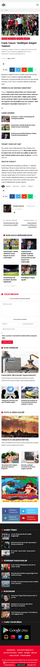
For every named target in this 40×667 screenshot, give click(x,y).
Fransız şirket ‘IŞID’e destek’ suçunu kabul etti (18, 375)
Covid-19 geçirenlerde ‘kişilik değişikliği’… (21, 535)
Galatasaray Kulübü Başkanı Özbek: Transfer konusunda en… (24, 134)
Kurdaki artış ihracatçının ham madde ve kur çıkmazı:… (24, 582)
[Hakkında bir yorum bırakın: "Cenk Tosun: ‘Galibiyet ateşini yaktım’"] (3, 64)
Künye (20, 653)
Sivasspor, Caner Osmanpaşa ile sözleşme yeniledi (22, 117)
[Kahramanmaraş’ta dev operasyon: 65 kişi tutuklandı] (5, 545)
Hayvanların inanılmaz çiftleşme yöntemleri (29, 225)
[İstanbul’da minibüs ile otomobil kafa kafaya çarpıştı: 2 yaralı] (30, 392)
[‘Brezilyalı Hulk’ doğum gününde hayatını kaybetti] (10, 457)
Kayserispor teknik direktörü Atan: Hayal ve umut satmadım (23, 126)
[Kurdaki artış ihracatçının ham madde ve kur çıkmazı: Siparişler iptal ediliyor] (5, 584)
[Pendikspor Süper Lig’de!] (29, 270)
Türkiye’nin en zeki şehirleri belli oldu (15, 440)
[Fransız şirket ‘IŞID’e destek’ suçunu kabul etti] (20, 362)
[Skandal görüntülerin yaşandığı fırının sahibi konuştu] (5, 575)
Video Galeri (14, 655)
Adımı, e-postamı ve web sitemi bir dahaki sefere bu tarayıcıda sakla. (19, 337)
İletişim (27, 653)
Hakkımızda (11, 650)
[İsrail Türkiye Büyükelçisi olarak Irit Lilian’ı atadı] (5, 567)
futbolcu (20, 38)
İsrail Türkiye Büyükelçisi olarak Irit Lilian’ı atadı (23, 566)
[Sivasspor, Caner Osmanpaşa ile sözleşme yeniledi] (5, 119)
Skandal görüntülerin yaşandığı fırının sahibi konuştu (24, 574)
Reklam (34, 653)
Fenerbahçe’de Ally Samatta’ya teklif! (10, 224)
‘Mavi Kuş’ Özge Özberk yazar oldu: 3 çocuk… (24, 596)
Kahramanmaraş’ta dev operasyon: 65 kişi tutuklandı (24, 543)
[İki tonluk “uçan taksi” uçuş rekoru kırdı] (5, 553)
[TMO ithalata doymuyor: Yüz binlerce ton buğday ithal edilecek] (5, 614)
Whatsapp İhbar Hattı (25, 650)
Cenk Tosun (11, 38)
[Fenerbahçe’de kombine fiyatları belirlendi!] (11, 270)
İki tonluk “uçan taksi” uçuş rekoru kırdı (23, 552)
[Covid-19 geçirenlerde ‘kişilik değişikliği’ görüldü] (5, 536)
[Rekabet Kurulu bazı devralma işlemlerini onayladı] (5, 606)
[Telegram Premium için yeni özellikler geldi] (10, 392)
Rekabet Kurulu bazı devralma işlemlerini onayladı (21, 605)
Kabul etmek (21, 665)
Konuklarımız (25, 655)
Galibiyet (26, 38)
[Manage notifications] (4, 662)
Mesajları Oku (32, 665)
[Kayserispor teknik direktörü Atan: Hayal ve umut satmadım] (5, 127)
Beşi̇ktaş (4, 38)
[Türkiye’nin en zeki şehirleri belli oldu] (20, 426)
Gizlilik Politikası (10, 653)
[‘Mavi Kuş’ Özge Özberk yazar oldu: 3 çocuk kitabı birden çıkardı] (5, 598)
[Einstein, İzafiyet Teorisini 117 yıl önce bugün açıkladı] (30, 457)
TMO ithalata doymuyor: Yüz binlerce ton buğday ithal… (24, 613)
